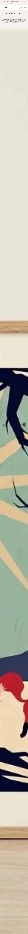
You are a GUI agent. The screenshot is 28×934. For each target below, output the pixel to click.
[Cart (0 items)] (22, 7)
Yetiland (14, 17)
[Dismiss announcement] (27, 2)
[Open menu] (25, 7)
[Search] (19, 7)
